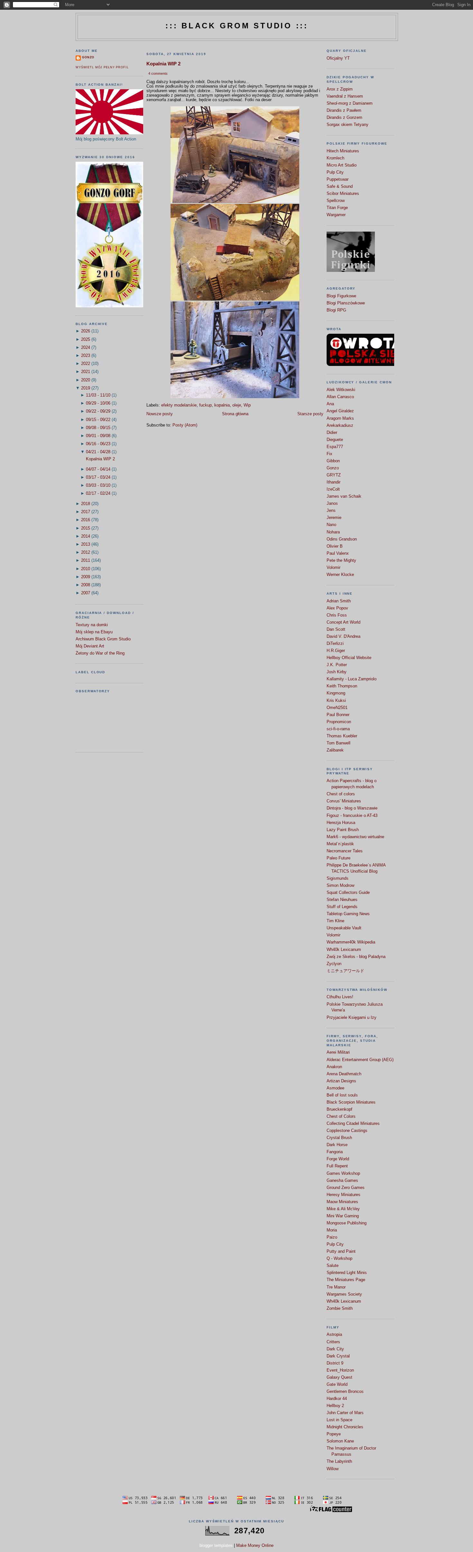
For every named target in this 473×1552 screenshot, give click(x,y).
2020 (85, 380)
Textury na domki (92, 625)
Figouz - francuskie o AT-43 (352, 815)
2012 (85, 552)
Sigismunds (337, 878)
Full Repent (337, 1166)
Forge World (338, 1159)
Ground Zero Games (346, 1187)
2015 (85, 528)
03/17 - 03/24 (98, 477)
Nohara (333, 532)
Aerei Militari (338, 1052)
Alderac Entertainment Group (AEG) (360, 1060)
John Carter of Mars (345, 1413)
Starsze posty (310, 414)
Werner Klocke (340, 574)
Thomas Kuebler (342, 736)
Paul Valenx (338, 553)
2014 (85, 536)
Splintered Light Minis (347, 1272)
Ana (330, 404)
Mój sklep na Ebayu (94, 632)
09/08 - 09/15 (98, 428)
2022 (85, 363)
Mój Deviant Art (90, 646)
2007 (85, 593)
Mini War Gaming (343, 1216)
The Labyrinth (339, 1461)
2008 (85, 585)
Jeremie (334, 517)
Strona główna (235, 414)
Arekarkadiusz (340, 425)
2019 (85, 388)
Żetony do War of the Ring (100, 653)
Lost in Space (339, 1420)
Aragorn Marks (340, 418)
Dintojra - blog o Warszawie (352, 808)
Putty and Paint (341, 1251)
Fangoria (335, 1152)
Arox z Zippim (340, 89)
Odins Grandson (342, 539)
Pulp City (335, 172)
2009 (85, 577)
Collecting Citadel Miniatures (353, 1123)
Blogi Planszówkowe (346, 303)
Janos (332, 503)
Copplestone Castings (347, 1130)
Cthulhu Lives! (340, 997)
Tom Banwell (338, 743)
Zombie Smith (340, 1308)
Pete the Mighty (341, 560)
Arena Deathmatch (344, 1074)
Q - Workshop (339, 1258)
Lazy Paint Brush (343, 830)
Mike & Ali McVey (343, 1209)
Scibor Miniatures (343, 193)
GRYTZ (334, 475)
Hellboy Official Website (349, 658)
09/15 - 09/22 (98, 419)
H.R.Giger (336, 650)
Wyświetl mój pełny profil (102, 67)
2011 (85, 560)
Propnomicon (339, 722)
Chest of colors (341, 794)
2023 (85, 355)
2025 (85, 339)
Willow (333, 1469)
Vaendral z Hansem (345, 96)
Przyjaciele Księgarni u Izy (351, 1017)
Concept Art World (343, 622)
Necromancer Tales (345, 851)
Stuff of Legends (342, 907)
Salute (333, 1265)
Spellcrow (336, 200)
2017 (85, 512)
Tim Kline (335, 921)
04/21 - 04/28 (98, 452)
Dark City (335, 1349)
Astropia (334, 1334)
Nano (331, 524)
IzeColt (333, 489)
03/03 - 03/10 (98, 485)
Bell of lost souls (342, 1095)
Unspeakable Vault (344, 928)
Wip (247, 405)
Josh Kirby (337, 672)
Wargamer (336, 215)
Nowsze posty (159, 414)
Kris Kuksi (336, 700)
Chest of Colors (341, 1116)
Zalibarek (335, 750)
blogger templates (216, 1545)
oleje (236, 405)
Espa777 (335, 447)
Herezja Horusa (341, 822)
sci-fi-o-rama (338, 729)
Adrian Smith (339, 601)
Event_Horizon (340, 1370)
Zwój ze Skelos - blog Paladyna (356, 956)
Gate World (337, 1384)
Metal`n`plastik (340, 844)
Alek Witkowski (341, 390)
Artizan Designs (341, 1081)
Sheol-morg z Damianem (350, 103)
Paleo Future (338, 858)
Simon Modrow (340, 885)
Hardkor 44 (337, 1398)
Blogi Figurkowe (341, 296)
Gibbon (333, 461)
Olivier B (335, 546)
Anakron (334, 1067)
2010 (85, 569)
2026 (85, 331)
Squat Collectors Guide (348, 892)
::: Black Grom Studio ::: (236, 26)
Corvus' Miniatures (344, 801)
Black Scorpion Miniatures (351, 1102)
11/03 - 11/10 (98, 395)
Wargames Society (344, 1294)
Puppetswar (337, 179)
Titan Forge (337, 208)
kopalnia (222, 405)
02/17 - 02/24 (98, 493)
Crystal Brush (339, 1137)
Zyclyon (334, 964)
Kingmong (336, 693)
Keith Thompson (342, 686)
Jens (331, 510)
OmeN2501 (337, 707)
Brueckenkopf (339, 1109)
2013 (85, 544)
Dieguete (335, 439)
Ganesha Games (342, 1180)
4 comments (158, 73)
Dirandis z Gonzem (344, 117)
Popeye (334, 1434)
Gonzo (88, 57)
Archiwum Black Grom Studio (103, 639)
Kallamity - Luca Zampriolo (351, 679)
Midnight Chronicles (345, 1427)
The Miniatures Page (346, 1280)
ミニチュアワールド (345, 971)
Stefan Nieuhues (342, 899)
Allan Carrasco (340, 397)
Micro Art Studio (342, 165)
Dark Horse (337, 1145)
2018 (85, 504)
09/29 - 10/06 (98, 403)
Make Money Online (255, 1545)
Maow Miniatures (342, 1202)
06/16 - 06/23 (98, 444)
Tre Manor (336, 1287)
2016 (85, 520)
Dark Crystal (338, 1356)
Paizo (332, 1237)
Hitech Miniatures (343, 151)
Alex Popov (337, 608)
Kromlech (335, 158)
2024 (85, 347)
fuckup (205, 405)
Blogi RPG (336, 310)
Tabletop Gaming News (348, 914)
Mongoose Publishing (346, 1223)
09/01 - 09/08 (98, 436)
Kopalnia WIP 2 (100, 459)
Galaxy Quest (339, 1377)
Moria (332, 1230)
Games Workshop (343, 1173)
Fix (329, 454)
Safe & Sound (340, 186)
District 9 (335, 1363)
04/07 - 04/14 (98, 469)
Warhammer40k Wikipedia (351, 942)
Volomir (333, 567)
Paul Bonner (338, 715)
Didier (332, 432)
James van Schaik (344, 496)
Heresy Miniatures (343, 1195)
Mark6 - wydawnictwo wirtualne (355, 837)
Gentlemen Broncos (345, 1391)
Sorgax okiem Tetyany (347, 124)
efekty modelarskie (179, 405)
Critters (333, 1342)
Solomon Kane (340, 1441)
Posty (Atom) (184, 425)
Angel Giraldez (340, 411)
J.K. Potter (337, 665)
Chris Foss (337, 615)
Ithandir (333, 482)
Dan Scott (336, 629)
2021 (85, 371)
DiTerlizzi (335, 643)
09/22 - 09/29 (98, 411)
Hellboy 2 (335, 1406)
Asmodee (335, 1088)
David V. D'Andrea (343, 636)
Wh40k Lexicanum (344, 949)
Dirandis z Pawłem (344, 110)
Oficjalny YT (338, 58)
